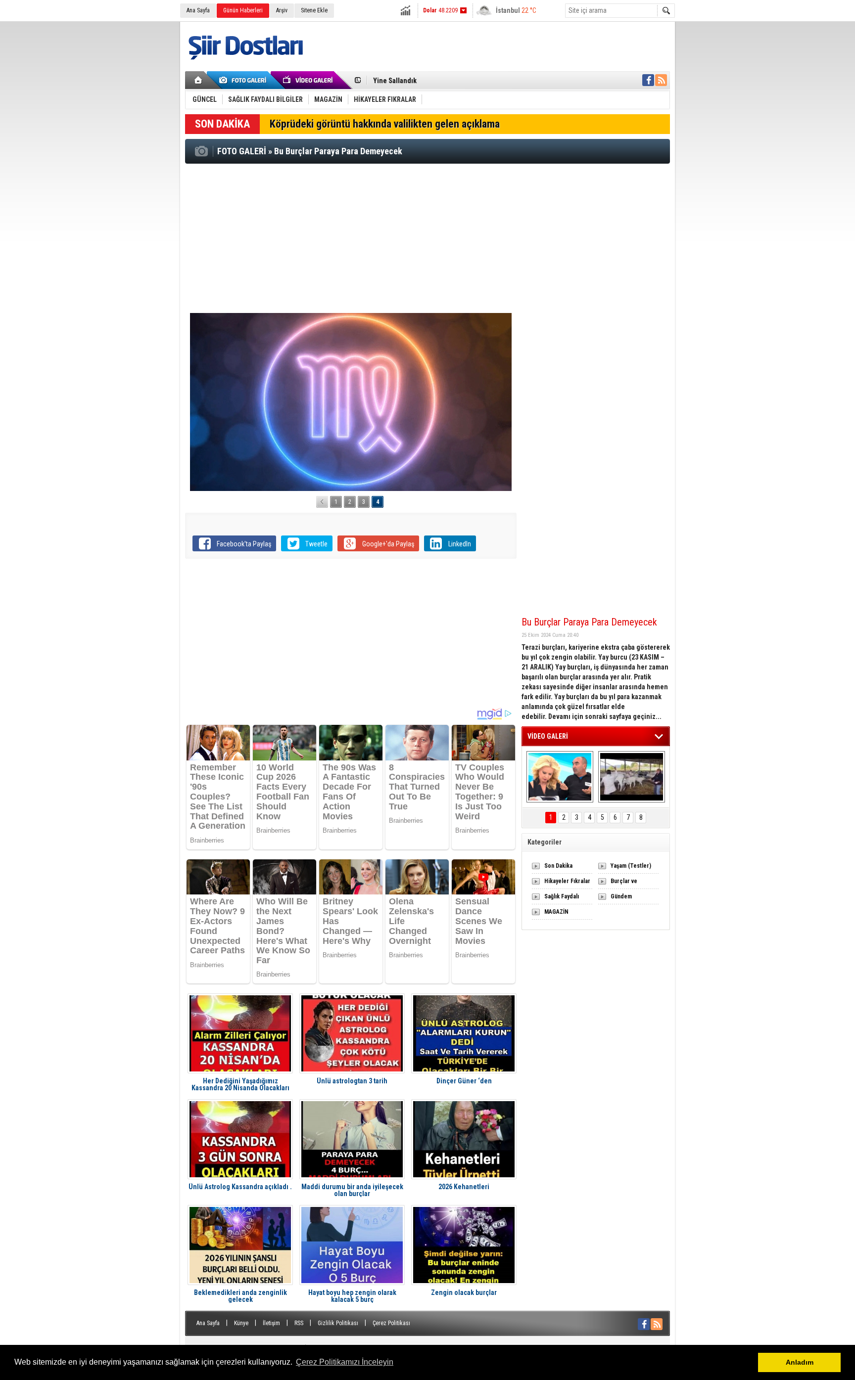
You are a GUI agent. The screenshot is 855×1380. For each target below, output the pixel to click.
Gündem (621, 896)
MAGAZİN (556, 911)
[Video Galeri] (309, 80)
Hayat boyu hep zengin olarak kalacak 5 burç (352, 1296)
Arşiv (281, 10)
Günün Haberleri (243, 10)
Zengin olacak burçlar (464, 1292)
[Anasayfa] (198, 80)
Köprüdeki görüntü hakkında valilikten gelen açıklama (385, 124)
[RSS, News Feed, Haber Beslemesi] (661, 80)
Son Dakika (558, 865)
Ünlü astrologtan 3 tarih (352, 1081)
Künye (241, 1323)
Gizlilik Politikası (338, 1323)
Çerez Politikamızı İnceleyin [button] (344, 1362)
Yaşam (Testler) (631, 865)
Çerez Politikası (391, 1323)
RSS (298, 1323)
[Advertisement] (427, 238)
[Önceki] (322, 502)
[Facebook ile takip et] (648, 80)
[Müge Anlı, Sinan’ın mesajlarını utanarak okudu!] (559, 776)
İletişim (271, 1323)
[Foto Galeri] (244, 80)
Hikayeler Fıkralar (567, 881)
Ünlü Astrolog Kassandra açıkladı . (240, 1187)
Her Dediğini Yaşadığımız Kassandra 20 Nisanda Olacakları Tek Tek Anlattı (240, 1084)
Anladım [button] (799, 1362)
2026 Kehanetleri (463, 1187)
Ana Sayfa (198, 10)
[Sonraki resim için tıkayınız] (351, 402)
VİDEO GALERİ (547, 736)
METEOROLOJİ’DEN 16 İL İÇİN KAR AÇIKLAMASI (442, 81)
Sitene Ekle (314, 10)
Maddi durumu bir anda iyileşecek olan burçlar (352, 1190)
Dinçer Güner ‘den (464, 1081)
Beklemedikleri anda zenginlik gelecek (240, 1296)
